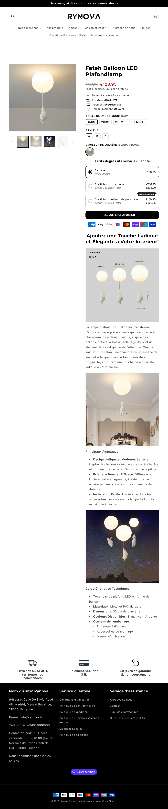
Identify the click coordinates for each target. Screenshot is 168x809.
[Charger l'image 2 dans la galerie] (36, 141)
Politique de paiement (73, 734)
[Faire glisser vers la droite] (72, 141)
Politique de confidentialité (77, 705)
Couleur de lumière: (112, 144)
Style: (92, 130)
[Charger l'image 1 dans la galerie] (23, 141)
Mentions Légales (70, 728)
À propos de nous (121, 699)
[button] (13, 16)
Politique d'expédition (73, 712)
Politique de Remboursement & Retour (79, 720)
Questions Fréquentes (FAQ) (128, 718)
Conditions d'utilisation (74, 699)
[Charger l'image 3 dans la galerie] (49, 141)
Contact (115, 705)
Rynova (64, 801)
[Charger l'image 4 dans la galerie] (62, 141)
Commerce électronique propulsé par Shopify (93, 801)
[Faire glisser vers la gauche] (12, 141)
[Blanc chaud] (90, 152)
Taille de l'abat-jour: (107, 115)
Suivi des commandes (124, 712)
